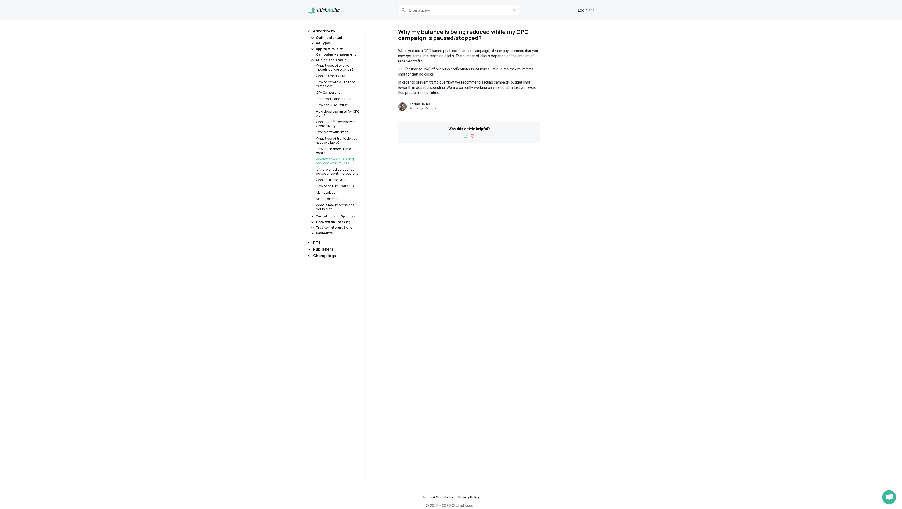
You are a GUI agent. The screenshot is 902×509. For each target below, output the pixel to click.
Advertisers (324, 31)
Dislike (472, 136)
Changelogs (324, 255)
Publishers (323, 249)
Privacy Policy (469, 497)
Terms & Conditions (437, 497)
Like (466, 136)
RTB (317, 242)
